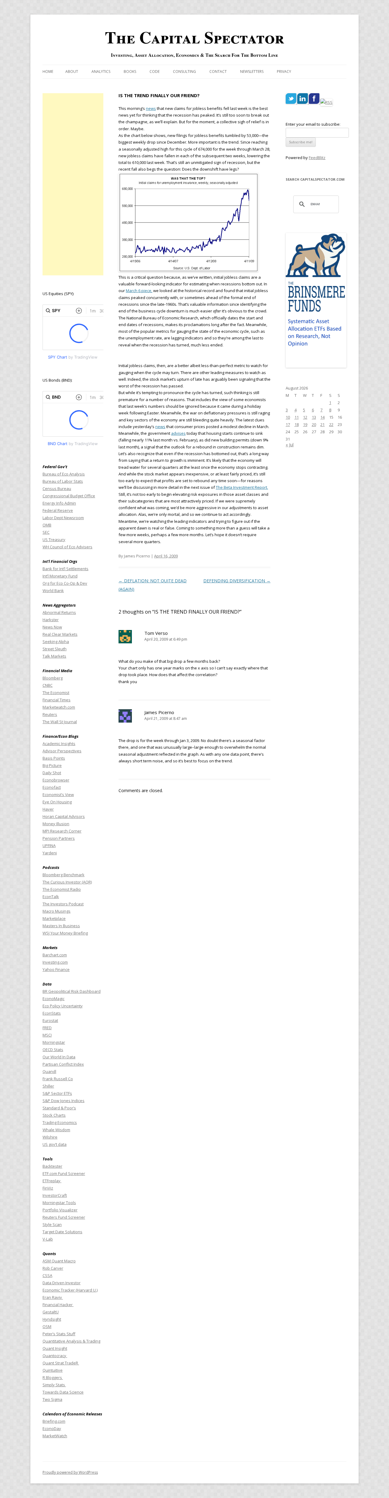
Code (155, 71)
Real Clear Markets (60, 634)
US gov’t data (55, 1144)
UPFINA (49, 845)
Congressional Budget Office (69, 496)
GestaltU (51, 1312)
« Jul (290, 445)
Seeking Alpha (56, 641)
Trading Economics (60, 1122)
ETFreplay (52, 1180)
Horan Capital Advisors (64, 816)
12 (305, 417)
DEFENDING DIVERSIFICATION (236, 581)
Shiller (48, 1086)
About (71, 71)
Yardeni (50, 853)
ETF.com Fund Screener (64, 1173)
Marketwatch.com (59, 707)
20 (314, 424)
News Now (52, 627)
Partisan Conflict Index (63, 1064)
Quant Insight (55, 1348)
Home (48, 71)
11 (296, 417)
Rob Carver (53, 1268)
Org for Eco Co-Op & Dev (65, 583)
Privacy (284, 71)
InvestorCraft (55, 1195)
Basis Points (54, 758)
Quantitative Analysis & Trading (71, 1341)
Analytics (100, 71)
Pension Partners (59, 838)
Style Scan (52, 1224)
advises (178, 433)
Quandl (49, 1071)
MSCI (47, 1035)
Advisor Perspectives (62, 751)
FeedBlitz (317, 157)
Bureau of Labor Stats (63, 481)
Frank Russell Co (58, 1078)
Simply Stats (54, 1384)
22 (331, 424)
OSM (47, 1326)
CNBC (48, 685)
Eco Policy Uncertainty (63, 1006)
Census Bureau (57, 488)
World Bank (53, 590)
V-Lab (48, 1239)
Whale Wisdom (56, 1129)
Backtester (52, 1166)
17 (288, 424)
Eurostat (50, 1020)
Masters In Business (61, 925)
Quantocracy (55, 1355)
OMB (47, 525)
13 (314, 417)
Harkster (51, 619)
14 (322, 417)
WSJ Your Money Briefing (65, 933)
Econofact (52, 787)
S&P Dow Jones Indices (63, 1100)
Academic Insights (59, 743)
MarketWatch (55, 1435)
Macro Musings (57, 911)
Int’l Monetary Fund (60, 576)
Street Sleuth (55, 649)
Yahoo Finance (56, 969)
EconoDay (52, 1428)
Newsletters (251, 71)
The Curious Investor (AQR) (67, 882)
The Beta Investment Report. (242, 487)
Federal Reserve (58, 510)
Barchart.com (55, 955)
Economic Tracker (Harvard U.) (70, 1290)
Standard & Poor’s (59, 1108)
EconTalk (51, 896)
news (151, 108)
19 (305, 424)
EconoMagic (53, 998)
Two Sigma (52, 1399)
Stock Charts (54, 1115)
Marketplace (54, 918)
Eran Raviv (53, 1297)
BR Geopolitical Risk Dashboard (72, 991)
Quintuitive (53, 1370)
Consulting (184, 71)
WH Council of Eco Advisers (67, 547)
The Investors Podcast (63, 904)
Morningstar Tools (59, 1202)
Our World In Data (59, 1057)
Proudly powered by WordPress (70, 1472)
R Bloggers (53, 1377)
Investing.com (55, 962)
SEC (46, 532)
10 (288, 417)
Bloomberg (53, 678)
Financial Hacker (58, 1304)
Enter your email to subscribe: (313, 124)
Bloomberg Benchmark (63, 874)
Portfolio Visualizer (60, 1210)
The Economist (56, 692)
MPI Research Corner (62, 831)
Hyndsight (52, 1319)
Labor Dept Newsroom (63, 517)
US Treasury (54, 539)
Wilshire (50, 1137)
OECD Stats (53, 1049)
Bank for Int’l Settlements (65, 568)
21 (322, 424)
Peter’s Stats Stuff (59, 1333)
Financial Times (57, 700)
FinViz (48, 1188)
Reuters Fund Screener (64, 1217)
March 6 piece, (139, 290)
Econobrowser (56, 780)
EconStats (52, 1013)
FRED (47, 1027)
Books (130, 71)
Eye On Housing (57, 802)
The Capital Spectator (194, 37)
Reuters (50, 714)
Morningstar (54, 1042)
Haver (48, 809)
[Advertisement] (73, 184)
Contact (218, 71)
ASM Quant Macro (59, 1261)
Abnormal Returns (59, 612)
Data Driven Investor (62, 1282)
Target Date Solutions (62, 1231)
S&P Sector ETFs (57, 1093)
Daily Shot (52, 772)
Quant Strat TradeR (61, 1363)
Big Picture (52, 765)
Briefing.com (54, 1421)
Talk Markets (54, 656)
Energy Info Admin (59, 503)
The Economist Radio (62, 889)
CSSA (47, 1275)
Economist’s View (58, 794)
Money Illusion (56, 823)
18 (296, 424)
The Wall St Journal (60, 721)
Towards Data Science (63, 1392)
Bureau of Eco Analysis (64, 474)
